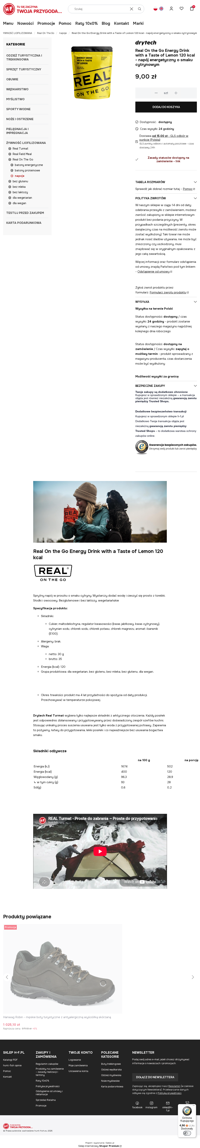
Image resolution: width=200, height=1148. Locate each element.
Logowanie (75, 1059)
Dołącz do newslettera (155, 1077)
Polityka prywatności (48, 1086)
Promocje (46, 23)
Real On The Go (45, 33)
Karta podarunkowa (112, 1086)
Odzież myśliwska (111, 1075)
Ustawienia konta (78, 1071)
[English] (161, 9)
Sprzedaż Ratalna (46, 1100)
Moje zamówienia (78, 1065)
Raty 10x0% (86, 23)
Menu (8, 23)
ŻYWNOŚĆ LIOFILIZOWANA (17, 33)
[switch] (187, 1133)
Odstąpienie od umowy (154, 272)
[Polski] (155, 9)
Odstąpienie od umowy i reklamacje (49, 1093)
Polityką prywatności (169, 1093)
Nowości (25, 23)
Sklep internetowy (98, 1146)
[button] (139, 9)
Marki (138, 23)
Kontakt (121, 23)
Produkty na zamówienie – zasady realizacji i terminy (50, 1072)
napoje (63, 33)
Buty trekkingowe (111, 1064)
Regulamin (174, 1086)
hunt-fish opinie (12, 1065)
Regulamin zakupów (47, 1064)
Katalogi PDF (10, 1059)
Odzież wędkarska (111, 1069)
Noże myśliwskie (110, 1080)
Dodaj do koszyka (166, 107)
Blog (106, 23)
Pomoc (65, 23)
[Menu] (193, 1106)
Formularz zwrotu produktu (168, 292)
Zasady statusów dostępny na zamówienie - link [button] (168, 159)
